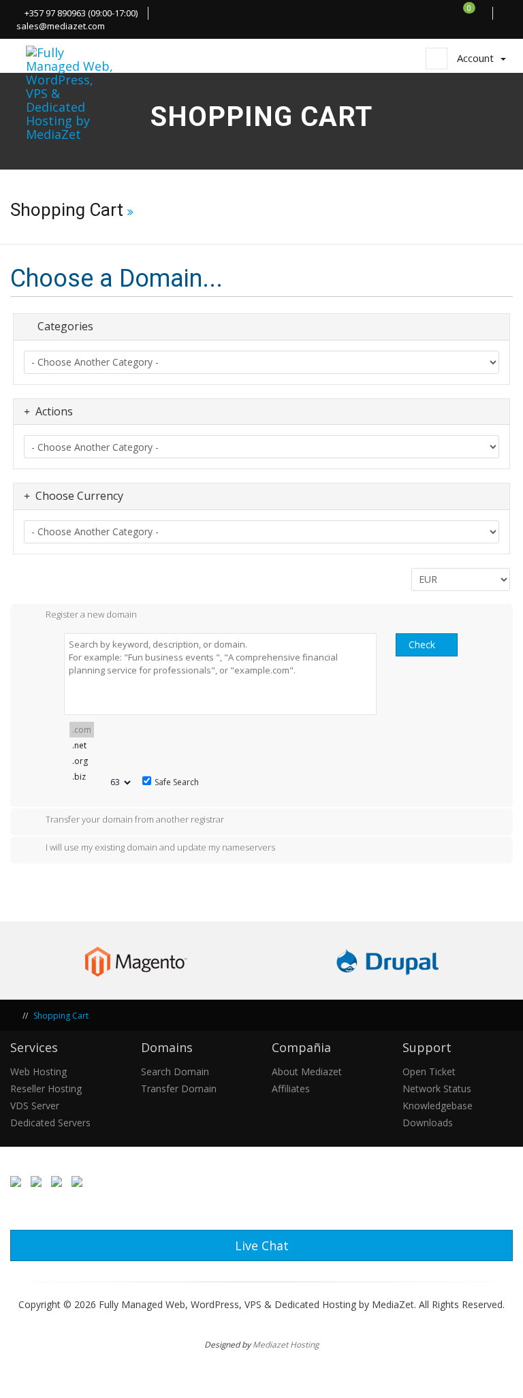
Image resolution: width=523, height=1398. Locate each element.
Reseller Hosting (46, 1088)
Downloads (427, 1122)
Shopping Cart (61, 1015)
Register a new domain (91, 615)
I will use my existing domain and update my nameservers (160, 848)
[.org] (81, 761)
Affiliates (291, 1088)
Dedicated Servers (50, 1122)
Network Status (436, 1088)
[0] (476, 13)
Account (478, 58)
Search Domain (175, 1071)
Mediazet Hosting (286, 1344)
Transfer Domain (179, 1088)
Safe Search (177, 782)
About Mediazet (307, 1071)
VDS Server (34, 1105)
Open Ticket (429, 1071)
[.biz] (81, 776)
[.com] (81, 729)
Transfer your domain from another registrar (135, 819)
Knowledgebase (437, 1105)
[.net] (81, 745)
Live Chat (262, 1245)
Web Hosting (38, 1071)
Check (422, 644)
